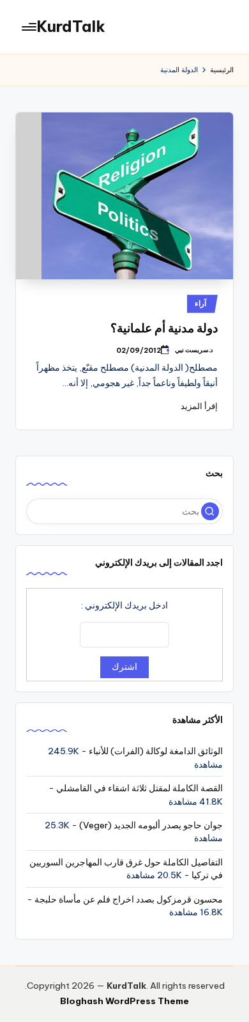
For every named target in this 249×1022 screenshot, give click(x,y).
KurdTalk (70, 26)
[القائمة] (30, 26)
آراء (200, 303)
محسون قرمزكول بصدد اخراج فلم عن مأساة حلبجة (128, 899)
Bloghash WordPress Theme (124, 1001)
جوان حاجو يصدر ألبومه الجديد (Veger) (151, 825)
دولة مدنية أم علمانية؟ (164, 328)
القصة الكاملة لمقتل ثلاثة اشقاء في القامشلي (139, 788)
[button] (210, 511)
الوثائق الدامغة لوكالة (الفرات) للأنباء (156, 751)
